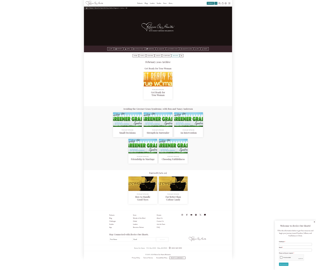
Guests (158, 56)
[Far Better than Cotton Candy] (173, 184)
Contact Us (160, 221)
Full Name (282, 241)
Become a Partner (138, 227)
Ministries (162, 254)
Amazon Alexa (187, 49)
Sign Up (162, 239)
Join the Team (161, 224)
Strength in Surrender (158, 133)
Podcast (91, 8)
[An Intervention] (188, 119)
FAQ (158, 227)
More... (171, 3)
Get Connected (284, 264)
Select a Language (177, 258)
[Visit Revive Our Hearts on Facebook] (187, 215)
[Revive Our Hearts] (95, 3)
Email (135, 239)
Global (135, 221)
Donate (210, 3)
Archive (122, 8)
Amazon (161, 49)
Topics (142, 56)
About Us (160, 218)
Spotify (119, 49)
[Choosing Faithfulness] (173, 146)
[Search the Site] (219, 3)
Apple (128, 49)
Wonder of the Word (139, 218)
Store (165, 3)
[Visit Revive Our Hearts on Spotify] (196, 215)
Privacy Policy (136, 258)
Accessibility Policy (161, 258)
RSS (198, 49)
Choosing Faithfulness (173, 159)
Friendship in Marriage (143, 159)
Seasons (150, 56)
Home (136, 56)
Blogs (146, 3)
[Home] (87, 8)
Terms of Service (148, 258)
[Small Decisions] (127, 119)
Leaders (152, 3)
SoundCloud (173, 49)
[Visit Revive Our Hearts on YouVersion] (205, 215)
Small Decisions (127, 133)
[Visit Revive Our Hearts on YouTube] (191, 215)
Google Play (139, 49)
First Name (113, 239)
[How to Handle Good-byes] (142, 184)
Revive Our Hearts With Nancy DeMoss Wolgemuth (107, 8)
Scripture (166, 56)
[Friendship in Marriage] (142, 146)
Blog (110, 218)
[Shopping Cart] (223, 3)
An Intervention (188, 133)
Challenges (112, 221)
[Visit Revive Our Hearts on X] (200, 215)
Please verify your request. (286, 253)
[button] (228, 3)
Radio (206, 49)
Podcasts (140, 3)
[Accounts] (225, 3)
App (111, 49)
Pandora (151, 49)
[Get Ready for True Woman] (158, 79)
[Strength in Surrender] (158, 119)
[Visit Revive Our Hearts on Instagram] (182, 215)
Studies (159, 3)
